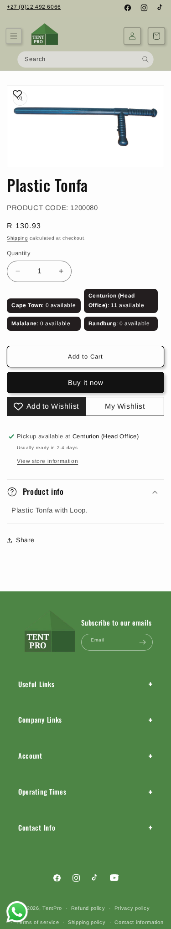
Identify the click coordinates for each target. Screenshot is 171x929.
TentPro (52, 908)
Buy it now (86, 382)
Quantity (19, 253)
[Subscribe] (142, 642)
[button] (14, 36)
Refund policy (88, 908)
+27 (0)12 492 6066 (34, 7)
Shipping (17, 238)
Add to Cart (85, 356)
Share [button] (25, 540)
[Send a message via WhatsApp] (17, 911)
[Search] (146, 59)
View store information (47, 461)
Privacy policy (132, 908)
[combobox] (85, 59)
